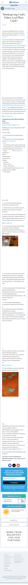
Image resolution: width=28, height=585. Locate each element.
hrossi (5, 24)
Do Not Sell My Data (19, 559)
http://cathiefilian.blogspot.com (10, 125)
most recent (14, 524)
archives (14, 520)
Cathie (17, 315)
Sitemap (6, 568)
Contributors (7, 563)
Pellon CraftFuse (10, 141)
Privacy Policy (17, 555)
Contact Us (7, 559)
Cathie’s (21, 168)
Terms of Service (18, 557)
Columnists (14, 5)
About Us (6, 555)
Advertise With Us (8, 557)
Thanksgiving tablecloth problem (11, 45)
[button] (25, 2)
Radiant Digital (8, 570)
